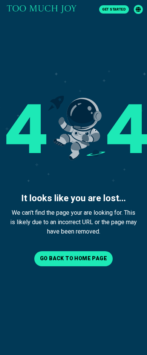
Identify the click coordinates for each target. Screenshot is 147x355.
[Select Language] (138, 9)
